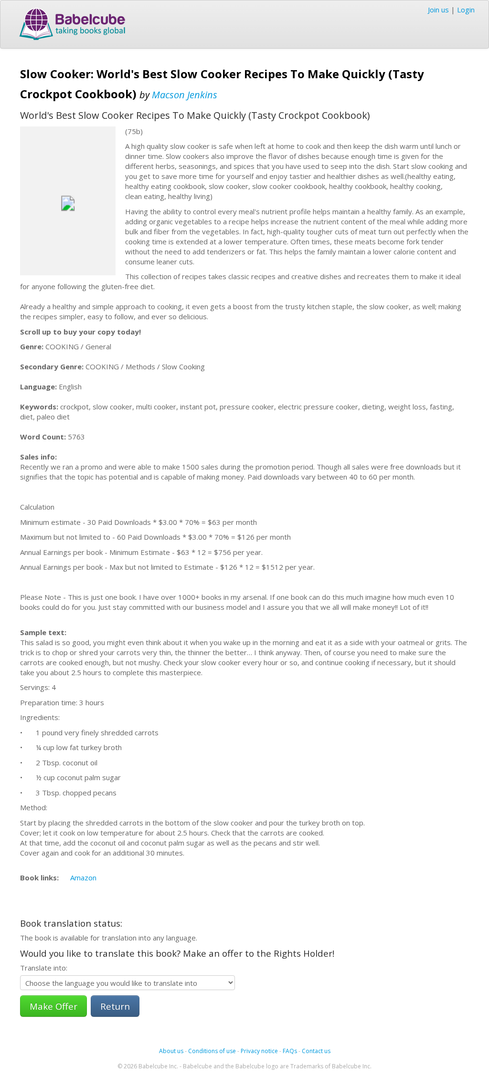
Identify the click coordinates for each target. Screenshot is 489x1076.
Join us (438, 9)
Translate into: (43, 967)
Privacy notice (259, 1051)
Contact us (316, 1051)
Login (466, 9)
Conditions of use (212, 1051)
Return (115, 1006)
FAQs (290, 1051)
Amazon (83, 877)
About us (171, 1051)
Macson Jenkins (184, 94)
